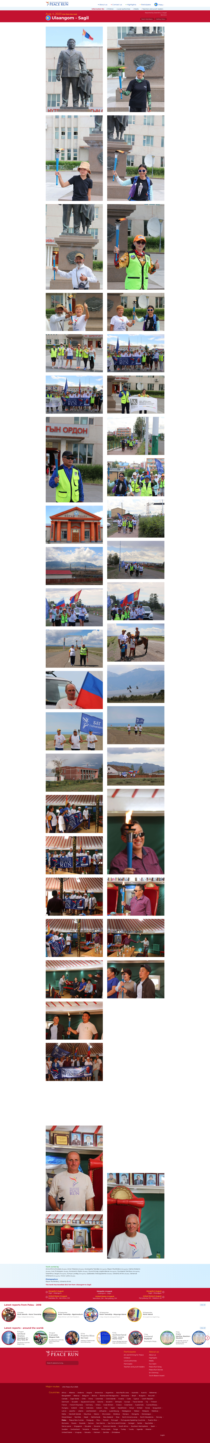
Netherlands (96, 1417)
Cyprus (136, 1399)
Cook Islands (111, 1399)
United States (67, 1432)
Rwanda (82, 1423)
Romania (65, 1423)
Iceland (74, 1408)
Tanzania (85, 1429)
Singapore (78, 1426)
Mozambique (67, 1417)
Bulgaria (142, 1396)
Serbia (140, 1423)
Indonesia (90, 1408)
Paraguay (90, 1420)
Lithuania (103, 1411)
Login (162, 1435)
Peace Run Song (155, 1367)
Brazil (134, 1396)
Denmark (65, 1402)
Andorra (81, 1393)
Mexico (97, 1414)
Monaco (126, 1414)
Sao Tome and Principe (117, 1423)
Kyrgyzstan (157, 1408)
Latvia (64, 1411)
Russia (74, 1423)
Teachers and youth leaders (152, 9)
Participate (146, 5)
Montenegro (147, 1414)
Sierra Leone (67, 1426)
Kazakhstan (122, 1408)
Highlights (131, 5)
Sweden (65, 1429)
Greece (119, 1405)
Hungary (65, 1408)
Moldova (116, 1414)
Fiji (147, 1402)
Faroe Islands (138, 1402)
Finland (154, 1402)
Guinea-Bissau (152, 1405)
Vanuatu (87, 1432)
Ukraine (148, 1429)
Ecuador (75, 1402)
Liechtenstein (91, 1411)
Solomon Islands (109, 1426)
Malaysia (145, 1411)
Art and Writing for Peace (134, 1355)
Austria (144, 1393)
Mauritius (87, 1414)
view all (202, 1305)
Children (110, 9)
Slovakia (88, 1426)
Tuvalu (131, 1429)
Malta (64, 1414)
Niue (118, 1417)
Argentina (110, 1393)
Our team (152, 1364)
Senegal (131, 1423)
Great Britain (108, 1405)
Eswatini (109, 1402)
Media (136, 9)
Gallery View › (161, 19)
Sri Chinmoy (153, 1373)
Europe (127, 1402)
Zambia (106, 1432)
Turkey (123, 1429)
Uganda (140, 1429)
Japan (112, 1408)
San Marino (100, 1423)
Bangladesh (66, 1396)
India (82, 1408)
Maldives (155, 1411)
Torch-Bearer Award (156, 1376)
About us (103, 5)
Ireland (99, 1408)
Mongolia (135, 1414)
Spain (153, 1426)
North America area (130, 1417)
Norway (159, 1417)
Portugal (114, 1420)
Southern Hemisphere (139, 1426)
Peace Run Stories (156, 1370)
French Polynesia (76, 1405)
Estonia (100, 1402)
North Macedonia (147, 1417)
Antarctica (99, 1393)
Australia (135, 1393)
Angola (89, 1393)
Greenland (128, 1405)
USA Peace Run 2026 (70, 1387)
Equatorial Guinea (88, 1402)
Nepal (86, 1417)
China (90, 1399)
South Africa (124, 1426)
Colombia (99, 1399)
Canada (65, 1399)
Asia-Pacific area (122, 1393)
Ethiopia (118, 1402)
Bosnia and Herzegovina (109, 1396)
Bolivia (94, 1396)
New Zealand (108, 1417)
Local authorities (123, 9)
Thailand (95, 1429)
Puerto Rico (153, 1420)
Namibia (77, 1417)
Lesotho (72, 1411)
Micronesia (106, 1414)
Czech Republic (148, 1399)
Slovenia (97, 1426)
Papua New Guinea (76, 1420)
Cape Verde (74, 1399)
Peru (98, 1420)
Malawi (137, 1411)
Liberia (81, 1411)
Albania (72, 1393)
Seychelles (149, 1423)
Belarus (77, 1396)
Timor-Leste (106, 1429)
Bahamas (153, 1393)
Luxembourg (114, 1411)
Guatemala (139, 1405)
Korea (147, 1408)
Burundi (151, 1396)
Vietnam (97, 1432)
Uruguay (78, 1432)
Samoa (91, 1423)
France (64, 1405)
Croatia (121, 1399)
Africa (64, 1393)
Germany (89, 1405)
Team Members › (147, 19)
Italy (106, 1408)
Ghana (98, 1405)
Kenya (132, 1408)
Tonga (115, 1429)
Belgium (85, 1396)
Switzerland (75, 1429)
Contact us (117, 5)
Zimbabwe (116, 1432)
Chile (84, 1399)
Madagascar (127, 1411)
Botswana (125, 1396)
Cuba (129, 1399)
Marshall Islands (75, 1414)
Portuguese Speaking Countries (133, 1420)
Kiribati (140, 1408)
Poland (106, 1420)
